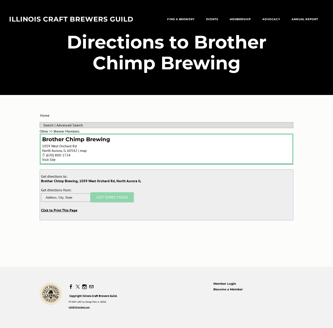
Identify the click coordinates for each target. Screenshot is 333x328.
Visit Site (49, 159)
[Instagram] (84, 287)
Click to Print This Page (59, 210)
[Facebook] (71, 287)
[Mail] (91, 287)
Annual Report (305, 19)
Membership (240, 19)
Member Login (224, 283)
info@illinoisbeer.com (79, 307)
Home (44, 115)
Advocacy (271, 19)
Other (44, 131)
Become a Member (228, 289)
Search (48, 125)
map (83, 150)
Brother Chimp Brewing (76, 139)
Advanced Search (69, 125)
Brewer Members (67, 131)
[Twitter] (77, 287)
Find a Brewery (180, 19)
